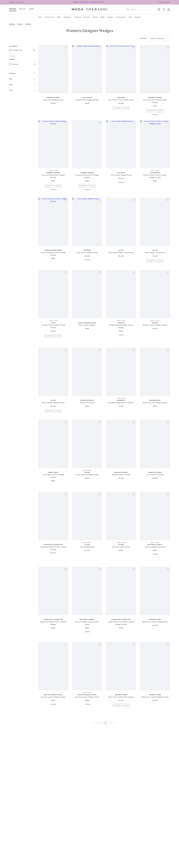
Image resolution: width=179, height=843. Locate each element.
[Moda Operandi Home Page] (89, 9)
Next (111, 723)
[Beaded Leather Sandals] (121, 444)
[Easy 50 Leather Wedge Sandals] (53, 666)
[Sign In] (158, 9)
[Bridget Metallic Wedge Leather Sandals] (121, 294)
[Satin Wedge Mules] (87, 516)
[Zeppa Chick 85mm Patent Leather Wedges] (53, 591)
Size (10, 79)
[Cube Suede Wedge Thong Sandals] (121, 222)
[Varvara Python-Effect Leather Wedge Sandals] (155, 144)
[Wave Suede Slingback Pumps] (53, 372)
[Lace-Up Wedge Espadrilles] (155, 516)
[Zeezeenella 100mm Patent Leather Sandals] (53, 516)
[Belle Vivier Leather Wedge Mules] (155, 591)
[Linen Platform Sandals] (155, 444)
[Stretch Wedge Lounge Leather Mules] (87, 591)
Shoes (13, 56)
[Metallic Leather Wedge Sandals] (155, 294)
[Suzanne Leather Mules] (121, 516)
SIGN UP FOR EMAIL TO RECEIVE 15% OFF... (89, 2)
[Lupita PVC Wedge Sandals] (53, 69)
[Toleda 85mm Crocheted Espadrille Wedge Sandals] (121, 591)
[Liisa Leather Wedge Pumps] (121, 144)
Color (11, 84)
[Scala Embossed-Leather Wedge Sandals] (53, 222)
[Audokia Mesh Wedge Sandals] (87, 69)
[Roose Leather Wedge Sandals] (87, 444)
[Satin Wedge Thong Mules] (155, 222)
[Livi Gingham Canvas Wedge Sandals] (53, 444)
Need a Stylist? (164, 2)
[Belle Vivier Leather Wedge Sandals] (155, 666)
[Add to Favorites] (65, 47)
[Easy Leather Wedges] (87, 294)
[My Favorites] (163, 9)
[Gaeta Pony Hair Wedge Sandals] (155, 372)
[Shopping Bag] (168, 9)
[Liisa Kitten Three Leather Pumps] (121, 69)
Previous (98, 723)
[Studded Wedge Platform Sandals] (121, 372)
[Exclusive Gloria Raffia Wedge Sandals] (155, 69)
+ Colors (155, 114)
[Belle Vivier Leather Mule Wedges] (121, 666)
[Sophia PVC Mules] (87, 372)
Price (11, 90)
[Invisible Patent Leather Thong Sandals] (53, 294)
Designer (12, 73)
